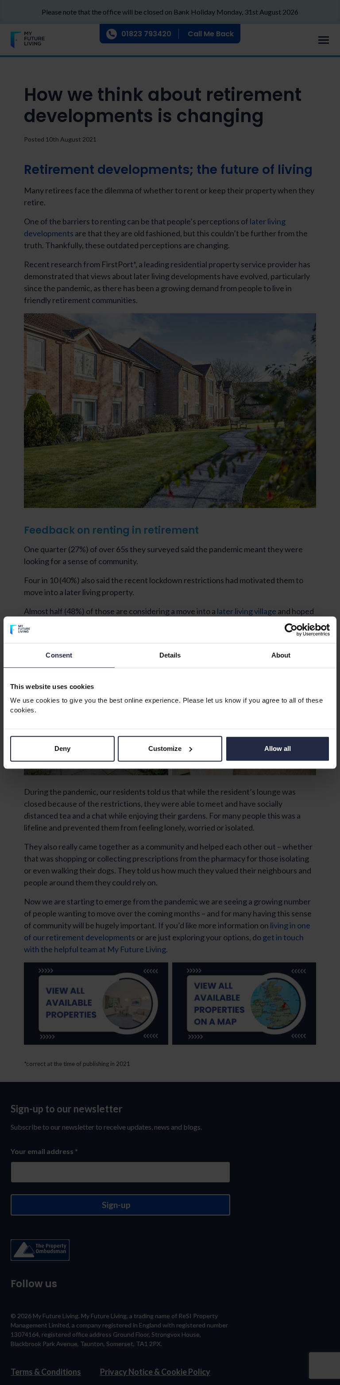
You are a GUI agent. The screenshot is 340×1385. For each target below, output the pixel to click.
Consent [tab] (59, 655)
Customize (165, 748)
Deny (62, 748)
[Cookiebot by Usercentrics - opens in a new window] (291, 629)
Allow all (277, 748)
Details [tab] (170, 655)
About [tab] (281, 655)
